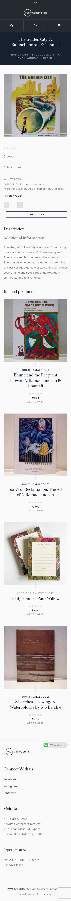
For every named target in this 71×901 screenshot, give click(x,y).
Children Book (28, 184)
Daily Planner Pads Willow (35, 598)
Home (15, 54)
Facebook (10, 779)
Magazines (43, 188)
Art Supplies (18, 188)
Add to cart (37, 214)
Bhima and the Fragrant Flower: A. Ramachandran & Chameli (35, 381)
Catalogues (41, 370)
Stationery (58, 188)
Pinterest (10, 793)
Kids (25, 54)
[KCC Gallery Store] (35, 13)
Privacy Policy (16, 889)
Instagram (10, 786)
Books (32, 188)
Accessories (26, 593)
